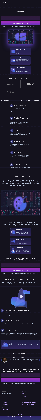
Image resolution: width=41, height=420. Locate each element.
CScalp (23, 393)
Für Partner (24, 396)
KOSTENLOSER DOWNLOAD (20, 23)
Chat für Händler (5, 404)
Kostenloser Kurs (5, 406)
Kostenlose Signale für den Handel (8, 407)
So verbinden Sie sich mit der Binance (29, 402)
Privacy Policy (35, 26)
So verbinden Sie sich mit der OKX (28, 406)
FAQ (22, 398)
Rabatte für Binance (25, 394)
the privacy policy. (33, 416)
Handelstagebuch (5, 409)
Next (39, 360)
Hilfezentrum (4, 402)
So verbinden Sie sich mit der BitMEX (29, 404)
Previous (2, 360)
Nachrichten (24, 391)
